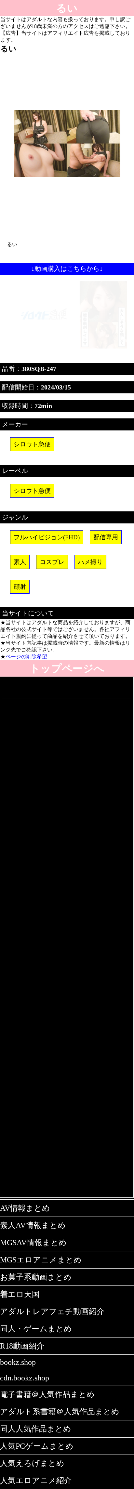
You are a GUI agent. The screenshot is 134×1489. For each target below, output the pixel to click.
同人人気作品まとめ (35, 1429)
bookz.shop (18, 1362)
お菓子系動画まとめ (36, 1277)
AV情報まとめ (25, 1208)
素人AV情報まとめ (33, 1225)
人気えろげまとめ (32, 1463)
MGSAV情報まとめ (33, 1242)
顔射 (20, 586)
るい (67, 8)
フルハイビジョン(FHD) (47, 537)
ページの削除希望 (26, 656)
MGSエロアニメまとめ (41, 1260)
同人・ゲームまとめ (36, 1328)
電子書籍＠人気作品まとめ (47, 1394)
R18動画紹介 (22, 1346)
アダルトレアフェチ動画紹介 (52, 1311)
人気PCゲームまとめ (37, 1446)
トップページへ (67, 668)
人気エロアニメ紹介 (36, 1480)
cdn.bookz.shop (24, 1378)
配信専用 (105, 537)
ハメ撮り (90, 562)
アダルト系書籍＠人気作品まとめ (59, 1411)
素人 (20, 562)
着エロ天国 (20, 1294)
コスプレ (52, 562)
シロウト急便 (32, 444)
